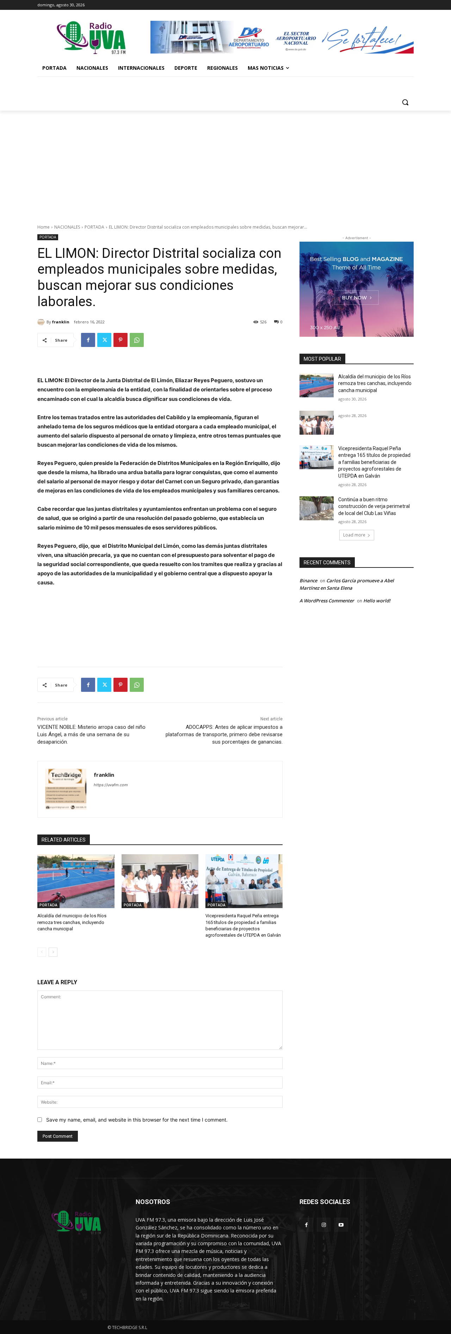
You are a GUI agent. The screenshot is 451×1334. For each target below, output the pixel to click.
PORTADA (94, 227)
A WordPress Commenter (326, 600)
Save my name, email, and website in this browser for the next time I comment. (137, 1120)
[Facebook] (88, 340)
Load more (354, 535)
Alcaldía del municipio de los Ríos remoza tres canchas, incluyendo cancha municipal (71, 922)
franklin (60, 321)
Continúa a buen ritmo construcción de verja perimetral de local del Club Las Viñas (374, 506)
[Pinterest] (120, 340)
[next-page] (53, 952)
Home (43, 227)
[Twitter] (104, 340)
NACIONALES (67, 227)
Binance (308, 580)
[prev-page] (41, 952)
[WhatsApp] (137, 340)
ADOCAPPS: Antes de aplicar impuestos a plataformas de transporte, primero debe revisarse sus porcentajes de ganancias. (224, 734)
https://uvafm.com (111, 784)
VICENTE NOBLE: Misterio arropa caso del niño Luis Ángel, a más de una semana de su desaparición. (91, 734)
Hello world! (376, 600)
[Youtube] (341, 1224)
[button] (405, 102)
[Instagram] (323, 1224)
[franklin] (42, 321)
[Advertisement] (225, 163)
